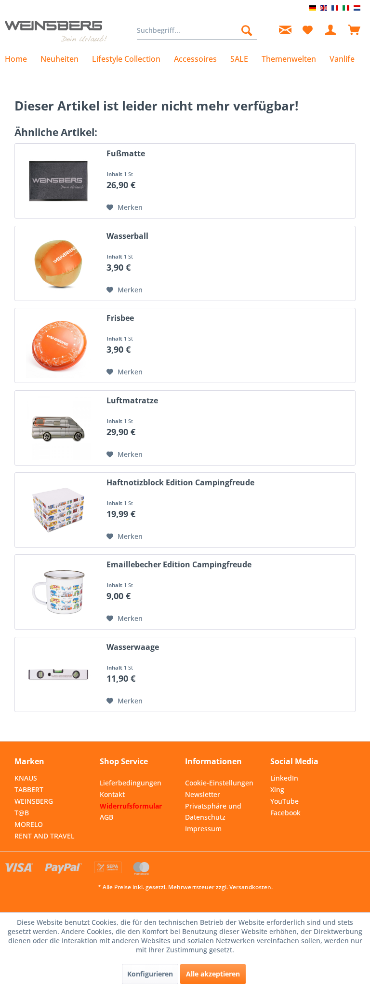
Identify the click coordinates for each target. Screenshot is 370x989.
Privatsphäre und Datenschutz (213, 811)
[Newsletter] (283, 30)
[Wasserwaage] (58, 674)
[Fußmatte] (58, 181)
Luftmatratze (132, 401)
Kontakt (112, 794)
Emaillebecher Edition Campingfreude (178, 565)
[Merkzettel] (307, 30)
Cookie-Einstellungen (219, 782)
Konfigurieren (150, 973)
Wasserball (127, 236)
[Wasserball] (58, 263)
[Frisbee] (58, 345)
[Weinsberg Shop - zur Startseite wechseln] (56, 33)
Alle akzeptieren (213, 973)
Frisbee (120, 318)
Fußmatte (125, 154)
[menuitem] (197, 30)
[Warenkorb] (354, 30)
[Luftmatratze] (58, 428)
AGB (106, 817)
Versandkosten (250, 887)
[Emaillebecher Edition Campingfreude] (58, 592)
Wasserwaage (132, 647)
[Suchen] (247, 30)
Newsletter (202, 794)
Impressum (203, 828)
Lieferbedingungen (130, 782)
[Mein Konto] (331, 30)
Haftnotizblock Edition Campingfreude (180, 483)
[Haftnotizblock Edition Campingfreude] (58, 510)
